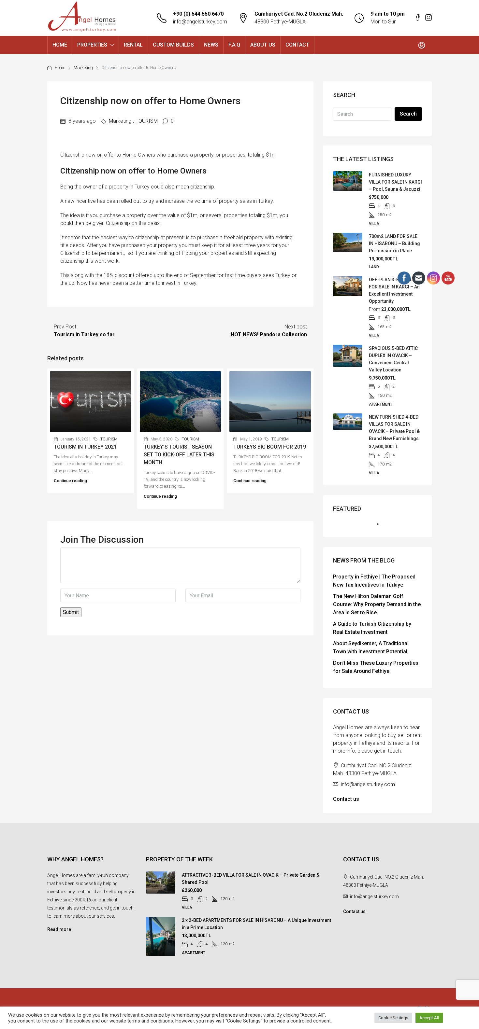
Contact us (346, 799)
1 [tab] (381, 526)
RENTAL (133, 45)
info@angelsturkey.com (200, 22)
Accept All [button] (429, 1017)
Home (60, 67)
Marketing (83, 67)
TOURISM (147, 121)
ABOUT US (262, 45)
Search (408, 114)
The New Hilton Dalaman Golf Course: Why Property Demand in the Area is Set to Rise (377, 604)
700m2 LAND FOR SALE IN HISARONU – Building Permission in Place (394, 243)
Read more (59, 929)
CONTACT (297, 45)
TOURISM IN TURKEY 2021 (85, 447)
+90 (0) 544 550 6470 (198, 14)
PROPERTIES (92, 45)
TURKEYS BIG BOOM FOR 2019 (269, 447)
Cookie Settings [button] (393, 1017)
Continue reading (70, 480)
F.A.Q (234, 45)
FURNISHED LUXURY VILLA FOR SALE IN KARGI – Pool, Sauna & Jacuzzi (395, 182)
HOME (59, 45)
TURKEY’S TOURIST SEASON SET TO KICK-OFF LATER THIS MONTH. (179, 455)
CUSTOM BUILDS (173, 45)
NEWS (211, 45)
